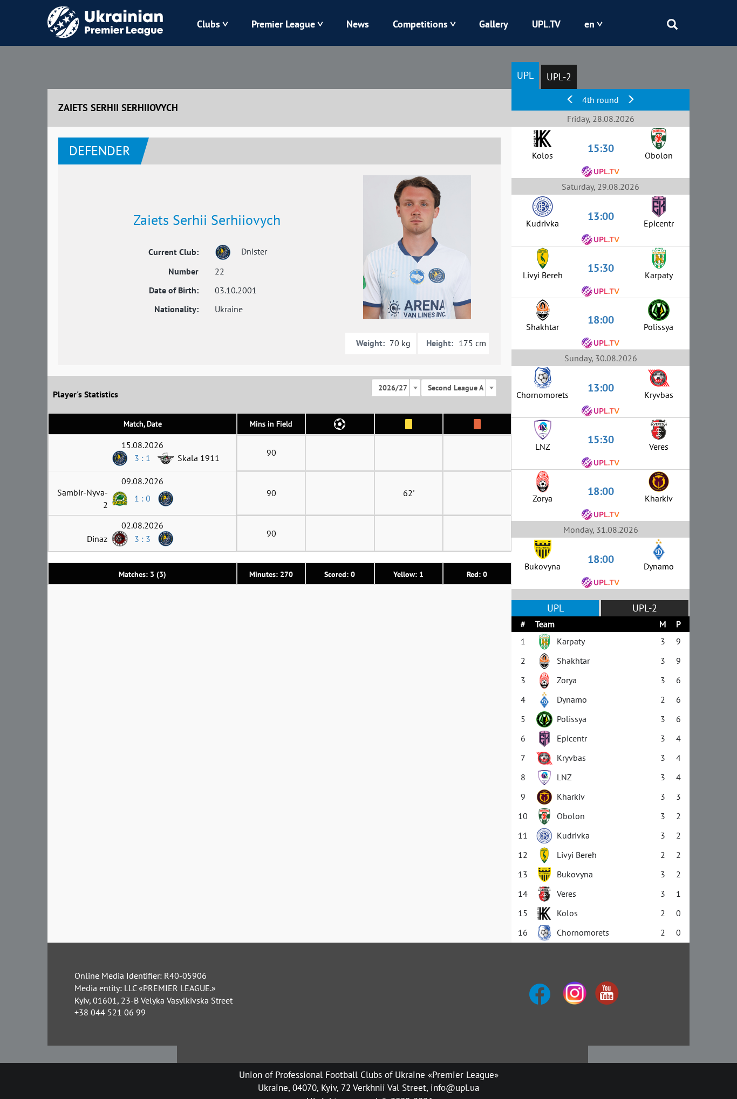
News (357, 24)
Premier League (283, 24)
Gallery (493, 24)
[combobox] (396, 388)
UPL (525, 75)
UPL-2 (559, 77)
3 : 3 (142, 538)
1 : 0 (142, 498)
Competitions (420, 24)
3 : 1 (142, 457)
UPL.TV (546, 24)
